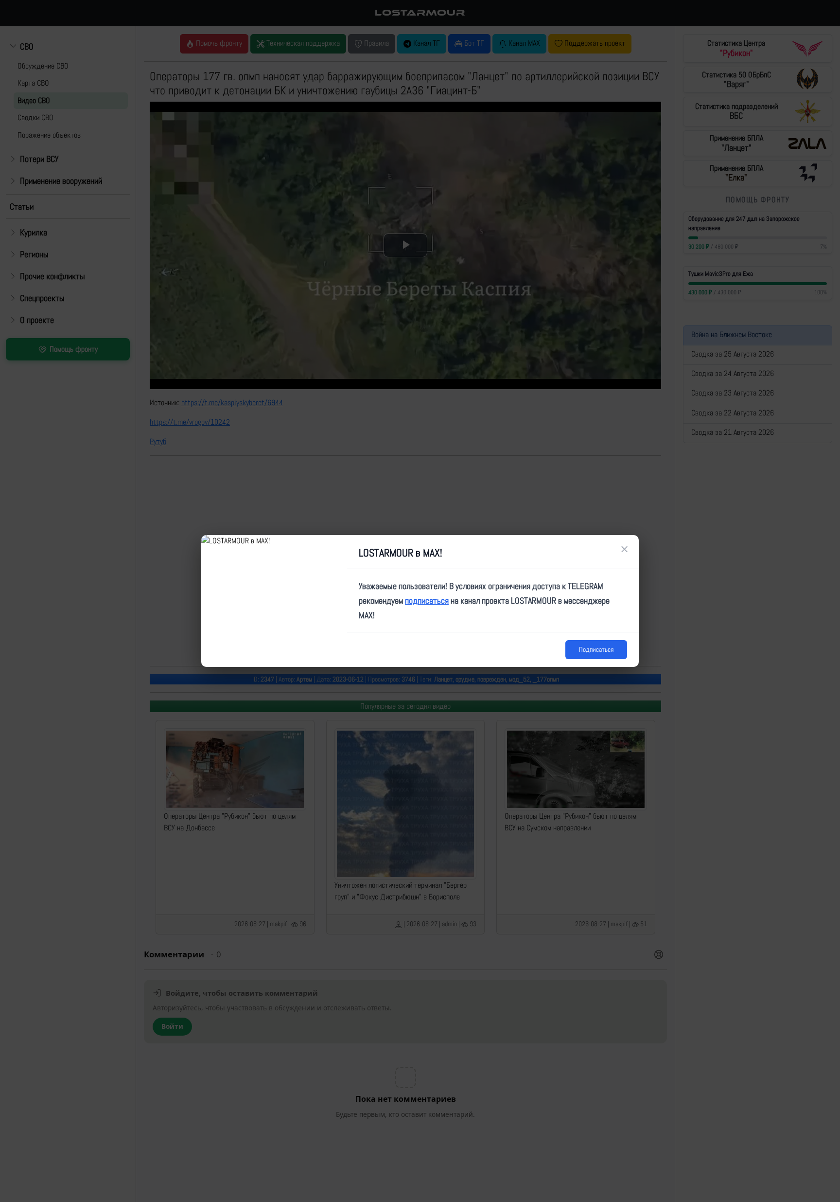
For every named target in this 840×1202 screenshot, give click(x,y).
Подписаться (596, 649)
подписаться (427, 600)
